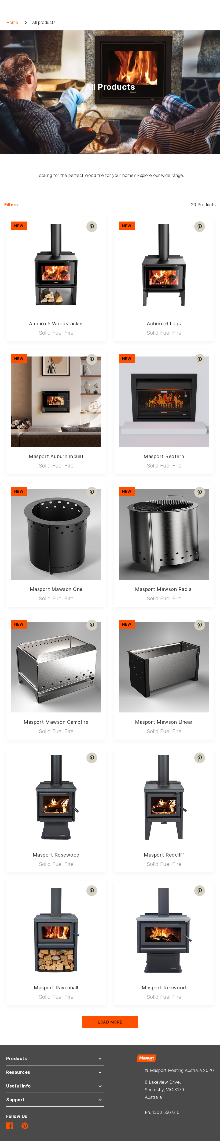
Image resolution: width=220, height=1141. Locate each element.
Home (12, 22)
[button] (55, 1059)
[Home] (146, 1057)
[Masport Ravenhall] (56, 930)
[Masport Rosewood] (56, 797)
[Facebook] (9, 1125)
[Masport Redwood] (164, 930)
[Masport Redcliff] (164, 797)
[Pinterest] (91, 226)
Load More (110, 1022)
